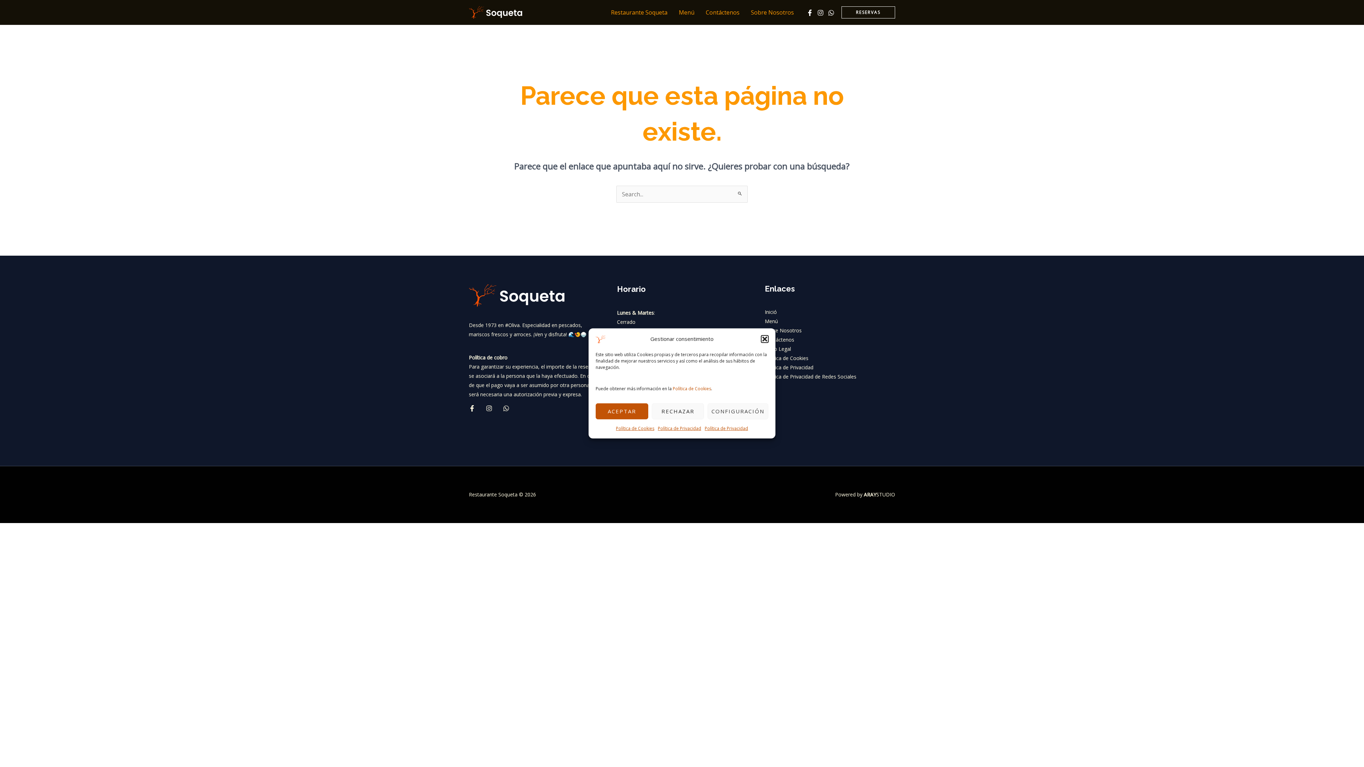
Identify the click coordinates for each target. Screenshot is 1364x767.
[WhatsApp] (831, 13)
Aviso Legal (778, 349)
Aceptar (622, 411)
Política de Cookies (692, 389)
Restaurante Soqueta (639, 12)
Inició (771, 312)
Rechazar (677, 411)
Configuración (737, 411)
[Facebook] (810, 13)
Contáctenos (723, 12)
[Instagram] (820, 13)
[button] (764, 339)
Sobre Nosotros (772, 12)
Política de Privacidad (679, 428)
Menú (686, 12)
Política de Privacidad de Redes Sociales (810, 376)
